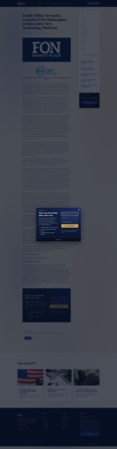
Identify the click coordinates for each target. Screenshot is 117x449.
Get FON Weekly (69, 226)
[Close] (79, 209)
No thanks (58, 239)
